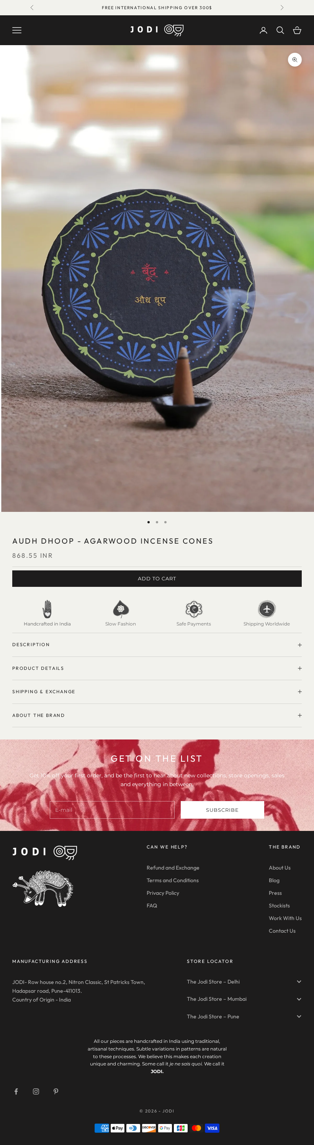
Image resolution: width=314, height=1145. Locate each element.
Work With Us (285, 918)
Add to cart (157, 578)
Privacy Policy (163, 892)
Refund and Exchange (173, 867)
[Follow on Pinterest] (56, 1091)
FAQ (152, 905)
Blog (274, 880)
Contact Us (282, 930)
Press (275, 892)
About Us (280, 867)
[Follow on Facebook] (16, 1091)
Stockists (279, 905)
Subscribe (222, 810)
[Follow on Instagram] (36, 1091)
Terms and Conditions (173, 880)
